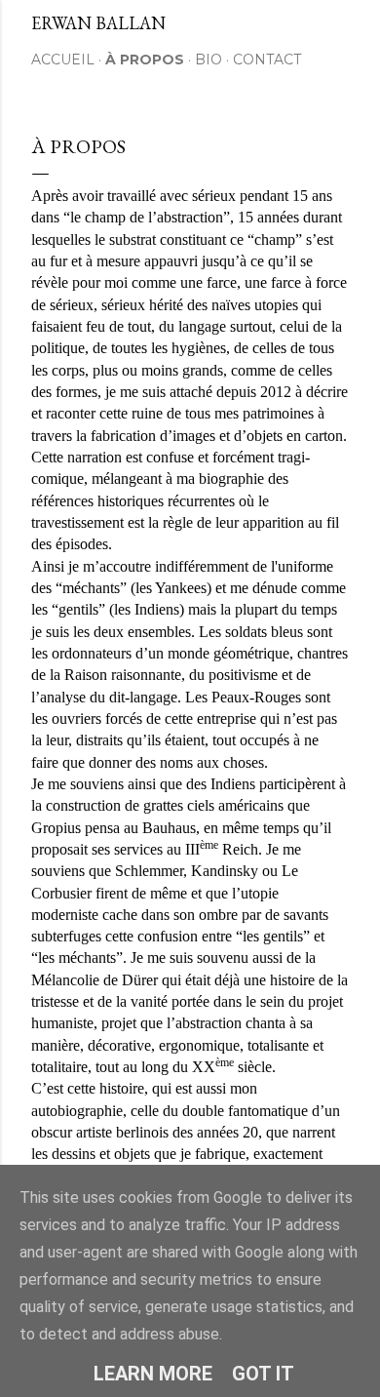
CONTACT (267, 59)
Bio (208, 59)
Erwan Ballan (98, 23)
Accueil (63, 59)
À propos (144, 59)
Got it (263, 1373)
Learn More (153, 1373)
